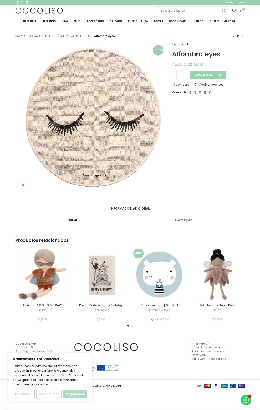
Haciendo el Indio (159, 310)
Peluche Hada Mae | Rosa (217, 305)
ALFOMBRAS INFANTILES (75, 36)
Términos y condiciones (208, 351)
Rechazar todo (48, 394)
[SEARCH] (223, 10)
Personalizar (24, 394)
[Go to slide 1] (128, 326)
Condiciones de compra (208, 347)
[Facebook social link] (190, 92)
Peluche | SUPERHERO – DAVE (42, 305)
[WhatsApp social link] (209, 92)
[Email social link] (199, 92)
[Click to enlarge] (23, 185)
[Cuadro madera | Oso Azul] (159, 274)
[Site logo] (39, 10)
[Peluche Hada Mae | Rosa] (217, 274)
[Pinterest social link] (204, 92)
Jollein (42, 310)
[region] (50, 377)
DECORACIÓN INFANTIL (41, 36)
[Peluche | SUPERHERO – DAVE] (42, 274)
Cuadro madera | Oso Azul (159, 305)
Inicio (18, 36)
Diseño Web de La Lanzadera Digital (97, 386)
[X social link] (194, 92)
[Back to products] (238, 36)
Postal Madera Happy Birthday (100, 305)
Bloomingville (181, 44)
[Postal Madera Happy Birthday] (101, 274)
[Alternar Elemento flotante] (246, 400)
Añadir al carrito (208, 75)
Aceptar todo (75, 394)
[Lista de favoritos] (234, 10)
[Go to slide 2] (132, 326)
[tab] (130, 206)
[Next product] (242, 36)
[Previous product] (233, 36)
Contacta (198, 355)
